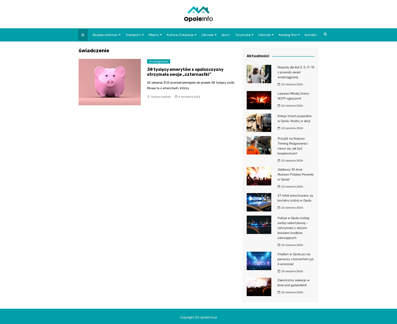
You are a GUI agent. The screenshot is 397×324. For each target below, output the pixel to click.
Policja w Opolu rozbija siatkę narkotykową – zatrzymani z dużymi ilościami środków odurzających (293, 228)
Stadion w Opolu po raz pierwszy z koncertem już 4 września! (295, 259)
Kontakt (311, 35)
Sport (225, 35)
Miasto (154, 35)
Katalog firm (288, 35)
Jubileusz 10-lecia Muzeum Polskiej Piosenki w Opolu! (295, 174)
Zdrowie (207, 35)
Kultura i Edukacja (180, 35)
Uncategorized (158, 61)
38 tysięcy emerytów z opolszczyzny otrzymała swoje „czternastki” (185, 72)
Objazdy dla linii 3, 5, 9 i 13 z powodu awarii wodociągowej (295, 72)
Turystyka (242, 35)
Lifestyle (264, 35)
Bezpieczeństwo (105, 35)
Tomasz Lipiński (161, 96)
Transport (133, 35)
